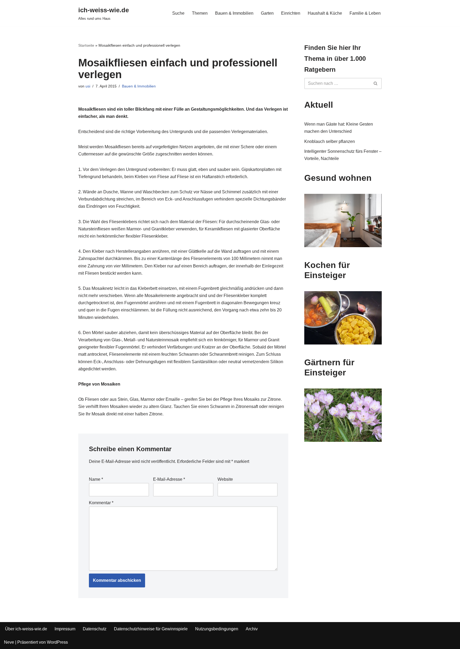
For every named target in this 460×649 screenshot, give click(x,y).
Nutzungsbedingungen (216, 629)
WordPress (57, 642)
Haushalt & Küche (325, 13)
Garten (267, 13)
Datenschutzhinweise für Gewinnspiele (151, 629)
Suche (178, 13)
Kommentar (101, 502)
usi (87, 86)
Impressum (65, 629)
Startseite (86, 45)
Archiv (252, 629)
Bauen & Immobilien (234, 13)
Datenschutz (94, 629)
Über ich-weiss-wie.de (26, 629)
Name (96, 479)
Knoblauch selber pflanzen (329, 141)
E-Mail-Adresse (169, 479)
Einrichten (290, 13)
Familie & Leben (365, 13)
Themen (200, 13)
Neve (9, 642)
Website (225, 479)
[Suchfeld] (376, 83)
